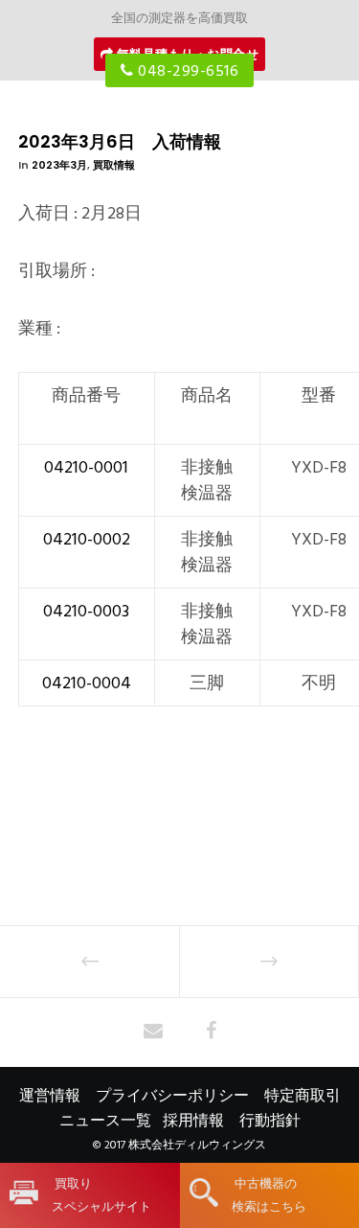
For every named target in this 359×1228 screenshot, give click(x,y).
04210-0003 (86, 611)
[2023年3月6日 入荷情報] (153, 1032)
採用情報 (193, 1120)
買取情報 (114, 165)
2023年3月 (59, 165)
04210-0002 (86, 539)
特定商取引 (302, 1095)
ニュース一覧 (105, 1120)
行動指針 (270, 1120)
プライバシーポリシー (172, 1095)
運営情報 (49, 1095)
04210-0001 (86, 467)
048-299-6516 (186, 70)
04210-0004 (86, 683)
